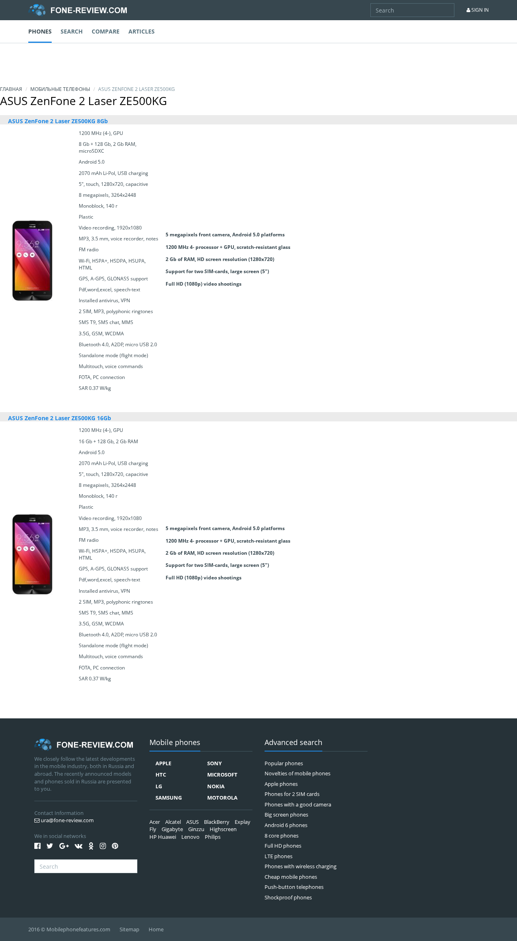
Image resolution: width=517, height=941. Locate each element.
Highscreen (223, 829)
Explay (242, 821)
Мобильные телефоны (60, 89)
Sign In (479, 9)
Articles (141, 31)
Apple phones (281, 783)
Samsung (169, 797)
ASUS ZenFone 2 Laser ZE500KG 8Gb (58, 121)
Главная (11, 89)
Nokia (216, 786)
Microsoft (222, 774)
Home (156, 929)
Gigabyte (172, 829)
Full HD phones (283, 845)
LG (159, 786)
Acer (154, 821)
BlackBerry (216, 821)
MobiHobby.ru (77, 10)
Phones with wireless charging (300, 866)
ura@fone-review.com (67, 820)
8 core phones (281, 835)
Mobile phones (174, 743)
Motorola (222, 797)
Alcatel (173, 821)
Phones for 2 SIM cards (292, 794)
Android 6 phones (286, 825)
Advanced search (293, 743)
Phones (40, 31)
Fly (152, 829)
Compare (106, 31)
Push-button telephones (294, 886)
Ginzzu (196, 829)
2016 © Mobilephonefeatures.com (69, 929)
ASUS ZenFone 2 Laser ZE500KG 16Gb (59, 418)
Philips (213, 836)
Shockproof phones (288, 897)
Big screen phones (286, 814)
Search (72, 31)
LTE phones (278, 856)
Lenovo (190, 836)
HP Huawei (162, 836)
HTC (161, 774)
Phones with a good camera (298, 804)
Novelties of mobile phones (297, 773)
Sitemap (129, 929)
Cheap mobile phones (291, 876)
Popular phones (284, 763)
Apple (163, 763)
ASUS (192, 821)
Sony (214, 763)
